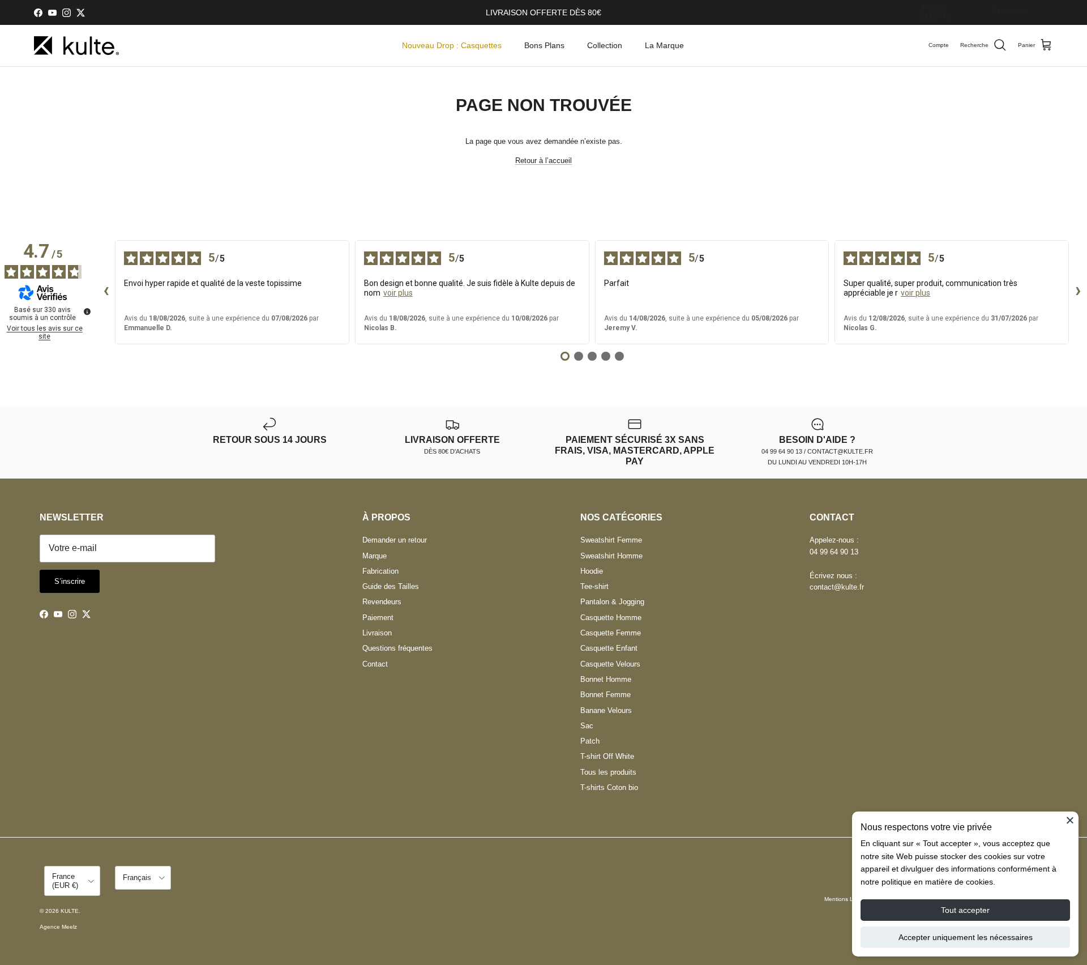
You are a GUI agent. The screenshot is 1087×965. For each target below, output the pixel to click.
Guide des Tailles (390, 586)
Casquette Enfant (608, 648)
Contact (375, 664)
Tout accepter (965, 910)
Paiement (377, 617)
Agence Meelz (58, 927)
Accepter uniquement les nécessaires (965, 937)
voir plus (398, 292)
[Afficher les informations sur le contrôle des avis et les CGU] (87, 311)
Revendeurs (381, 601)
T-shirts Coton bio (609, 787)
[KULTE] (76, 45)
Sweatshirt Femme (611, 540)
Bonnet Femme (605, 694)
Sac (586, 725)
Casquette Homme (610, 617)
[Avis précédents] (106, 292)
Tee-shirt (594, 586)
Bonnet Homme (605, 679)
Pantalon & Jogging (612, 601)
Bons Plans (544, 45)
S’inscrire (69, 581)
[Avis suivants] (1078, 292)
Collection (604, 45)
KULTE (70, 911)
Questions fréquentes (397, 648)
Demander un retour (394, 540)
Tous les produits (608, 772)
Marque (374, 556)
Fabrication (380, 571)
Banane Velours (606, 710)
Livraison (377, 633)
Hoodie (591, 571)
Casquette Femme (610, 633)
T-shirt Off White (607, 756)
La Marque (664, 45)
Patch (590, 741)
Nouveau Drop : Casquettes (452, 45)
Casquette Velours (610, 664)
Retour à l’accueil (543, 160)
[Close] (1070, 820)
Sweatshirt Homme (611, 556)
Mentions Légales (847, 899)
